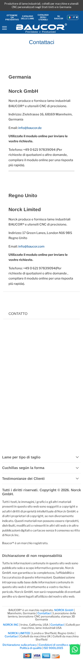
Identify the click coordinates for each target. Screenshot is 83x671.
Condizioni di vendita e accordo (59, 644)
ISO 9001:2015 (53, 648)
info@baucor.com (31, 246)
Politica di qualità (31, 648)
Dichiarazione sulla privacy (20, 644)
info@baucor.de (30, 128)
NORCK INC (11, 624)
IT (74, 17)
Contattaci (44, 613)
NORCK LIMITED (19, 633)
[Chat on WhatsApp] (75, 649)
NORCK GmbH (63, 610)
